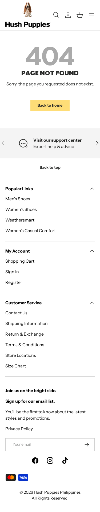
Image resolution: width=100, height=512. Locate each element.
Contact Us (16, 312)
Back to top (50, 167)
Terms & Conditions (24, 344)
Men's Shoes (17, 198)
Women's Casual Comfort (30, 230)
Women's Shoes (21, 209)
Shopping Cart (19, 261)
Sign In (12, 271)
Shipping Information (26, 323)
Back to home (50, 105)
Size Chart (15, 365)
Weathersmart (19, 220)
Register (13, 282)
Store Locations (20, 355)
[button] (80, 15)
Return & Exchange (24, 334)
